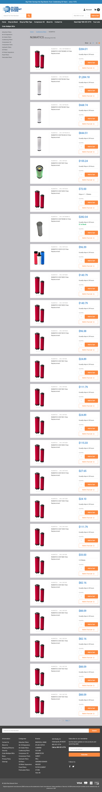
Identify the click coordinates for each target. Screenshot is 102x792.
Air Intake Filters (6, 37)
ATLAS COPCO (40, 745)
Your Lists (96, 22)
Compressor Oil (39, 22)
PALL (37, 759)
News (4, 756)
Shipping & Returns (8, 748)
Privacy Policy (6, 759)
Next (67, 720)
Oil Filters (4, 49)
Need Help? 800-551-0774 (82, 22)
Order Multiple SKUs (8, 26)
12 (90, 43)
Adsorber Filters (6, 32)
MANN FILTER (39, 753)
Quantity (81, 58)
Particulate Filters (7, 57)
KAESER (38, 764)
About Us (50, 22)
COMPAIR (38, 748)
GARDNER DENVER (41, 761)
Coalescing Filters (7, 39)
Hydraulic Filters (6, 47)
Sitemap (4, 761)
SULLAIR (38, 750)
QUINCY (37, 756)
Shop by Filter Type (26, 22)
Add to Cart (95, 15)
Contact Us (58, 22)
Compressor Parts (7, 44)
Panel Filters (5, 55)
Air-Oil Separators (7, 34)
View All (37, 773)
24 (93, 43)
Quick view (39, 60)
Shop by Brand (13, 22)
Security (4, 750)
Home (4, 22)
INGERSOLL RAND (40, 742)
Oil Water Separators (8, 52)
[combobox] (16, 16)
